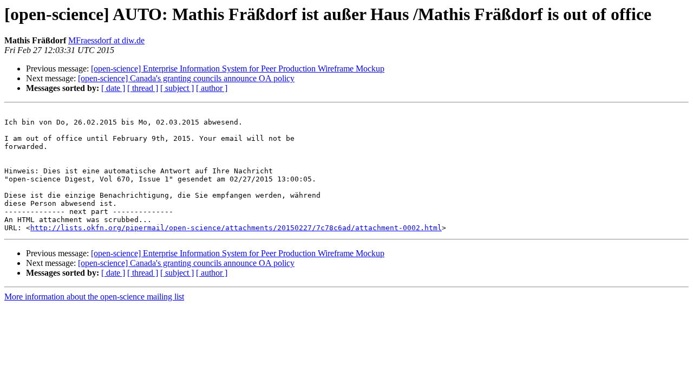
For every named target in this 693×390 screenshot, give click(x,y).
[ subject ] (177, 88)
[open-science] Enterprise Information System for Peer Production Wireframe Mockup (237, 68)
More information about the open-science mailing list (94, 296)
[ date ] (113, 88)
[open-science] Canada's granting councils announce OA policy (186, 78)
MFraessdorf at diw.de (106, 40)
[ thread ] (142, 88)
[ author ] (211, 88)
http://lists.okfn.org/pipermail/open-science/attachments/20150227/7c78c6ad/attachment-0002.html (236, 228)
